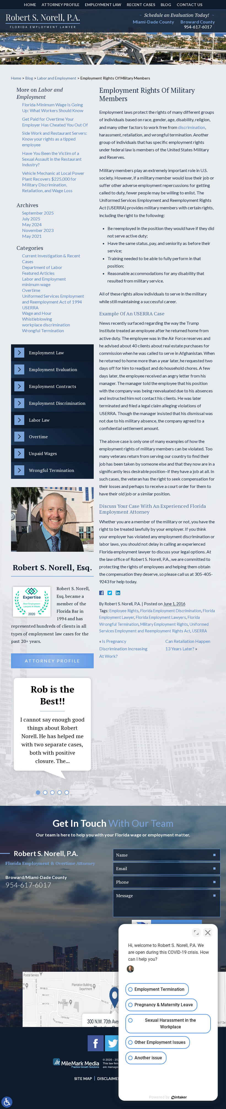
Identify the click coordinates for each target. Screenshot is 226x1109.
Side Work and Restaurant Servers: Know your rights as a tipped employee (54, 138)
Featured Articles (38, 273)
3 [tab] (52, 792)
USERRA (199, 631)
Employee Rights (124, 610)
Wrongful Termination (43, 330)
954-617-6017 (198, 26)
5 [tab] (66, 792)
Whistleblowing (37, 318)
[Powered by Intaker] (179, 1097)
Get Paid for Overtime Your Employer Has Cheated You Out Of (55, 121)
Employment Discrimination (57, 403)
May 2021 (32, 236)
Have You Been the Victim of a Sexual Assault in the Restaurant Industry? (52, 158)
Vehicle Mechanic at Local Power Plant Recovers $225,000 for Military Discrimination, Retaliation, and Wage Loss (53, 181)
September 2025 (38, 212)
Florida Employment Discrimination (170, 610)
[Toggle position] (196, 932)
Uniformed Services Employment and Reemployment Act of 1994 (53, 298)
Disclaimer (108, 1078)
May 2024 (32, 224)
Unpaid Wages (43, 453)
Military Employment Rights (164, 624)
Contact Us (189, 4)
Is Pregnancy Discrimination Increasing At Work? (123, 648)
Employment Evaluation (53, 369)
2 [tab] (45, 792)
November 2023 (37, 230)
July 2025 (31, 218)
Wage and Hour (37, 313)
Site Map (83, 1078)
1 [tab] (38, 792)
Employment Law (103, 4)
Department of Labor (42, 267)
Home (30, 4)
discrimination (191, 127)
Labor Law (39, 420)
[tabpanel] (52, 730)
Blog (166, 4)
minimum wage (36, 284)
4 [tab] (59, 792)
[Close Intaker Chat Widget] (207, 932)
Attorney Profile (60, 4)
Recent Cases (141, 4)
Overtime (31, 290)
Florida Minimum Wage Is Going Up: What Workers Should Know (52, 107)
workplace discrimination (46, 324)
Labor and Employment (56, 78)
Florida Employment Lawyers (161, 617)
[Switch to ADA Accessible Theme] (6, 1102)
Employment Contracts (52, 386)
